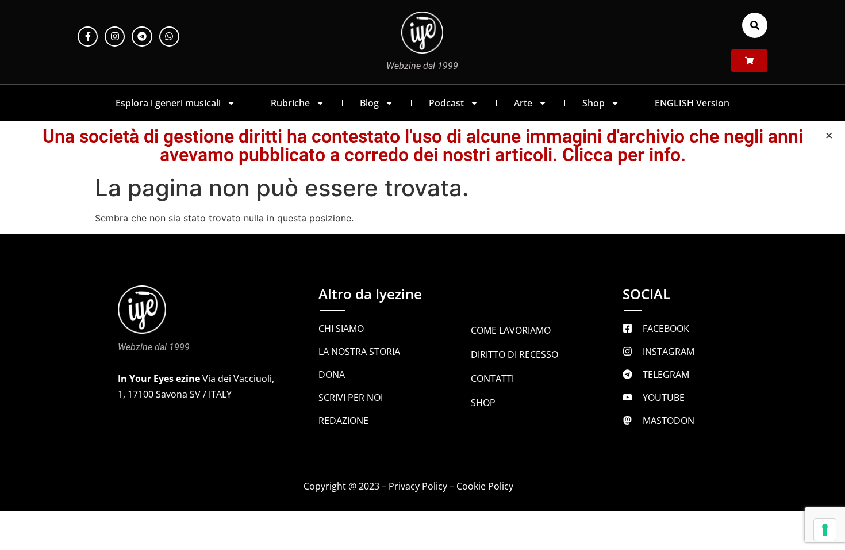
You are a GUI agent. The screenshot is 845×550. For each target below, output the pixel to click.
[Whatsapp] (169, 36)
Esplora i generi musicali (168, 103)
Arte (523, 103)
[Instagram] (115, 36)
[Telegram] (142, 36)
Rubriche (290, 103)
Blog (369, 103)
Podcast (446, 103)
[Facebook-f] (88, 36)
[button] (754, 25)
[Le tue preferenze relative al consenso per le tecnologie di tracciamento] (825, 530)
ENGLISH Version (692, 103)
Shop (593, 103)
